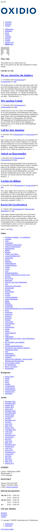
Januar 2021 (9, 409)
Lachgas (8, 295)
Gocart (7, 269)
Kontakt (7, 290)
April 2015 (8, 441)
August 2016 (9, 437)
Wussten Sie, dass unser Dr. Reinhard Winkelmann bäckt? (17, 349)
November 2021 (10, 403)
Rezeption (8, 318)
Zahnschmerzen (10, 355)
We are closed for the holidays (17, 75)
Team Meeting (9, 323)
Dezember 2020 (10, 411)
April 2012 (8, 459)
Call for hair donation (12, 130)
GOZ (7, 271)
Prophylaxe (8, 312)
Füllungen (8, 262)
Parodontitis (9, 307)
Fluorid (7, 260)
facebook (4, 513)
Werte (7, 335)
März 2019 (8, 426)
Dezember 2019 (10, 420)
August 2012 (9, 454)
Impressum (8, 280)
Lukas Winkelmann (11, 299)
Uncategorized (5, 81)
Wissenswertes (29, 209)
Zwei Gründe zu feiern (12, 363)
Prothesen (8, 316)
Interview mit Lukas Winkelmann (16, 282)
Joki (15, 81)
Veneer (7, 329)
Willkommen (9, 337)
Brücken (8, 252)
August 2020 (9, 416)
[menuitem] (21, 29)
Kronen (7, 293)
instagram (4, 515)
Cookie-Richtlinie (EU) (12, 256)
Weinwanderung (10, 333)
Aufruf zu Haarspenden (13, 153)
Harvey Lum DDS (11, 367)
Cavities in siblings (11, 181)
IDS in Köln (9, 278)
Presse (7, 382)
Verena (7, 331)
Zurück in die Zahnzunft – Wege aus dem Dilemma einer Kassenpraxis (18, 360)
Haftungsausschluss (11, 273)
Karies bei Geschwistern (14, 204)
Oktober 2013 (9, 446)
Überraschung (9, 327)
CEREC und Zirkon (11, 254)
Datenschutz (9, 258)
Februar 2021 (9, 407)
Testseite (8, 325)
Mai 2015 (8, 439)
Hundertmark (9, 368)
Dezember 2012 (10, 452)
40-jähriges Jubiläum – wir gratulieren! (17, 237)
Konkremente (9, 288)
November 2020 (10, 413)
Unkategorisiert (6, 107)
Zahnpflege (4, 211)
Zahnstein (8, 357)
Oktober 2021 (9, 405)
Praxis (7, 310)
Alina (7, 241)
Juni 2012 (8, 456)
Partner (7, 378)
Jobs (6, 284)
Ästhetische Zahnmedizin (13, 245)
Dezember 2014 (10, 445)
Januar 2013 (9, 450)
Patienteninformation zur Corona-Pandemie (19, 308)
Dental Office (9, 377)
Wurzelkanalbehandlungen (13, 346)
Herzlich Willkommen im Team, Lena (17, 275)
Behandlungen (10, 248)
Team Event (9, 322)
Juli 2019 (8, 422)
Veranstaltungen (10, 390)
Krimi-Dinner (9, 292)
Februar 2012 (9, 463)
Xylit (6, 352)
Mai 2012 (8, 458)
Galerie (7, 267)
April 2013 (8, 448)
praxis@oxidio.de (12, 487)
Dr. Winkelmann (10, 365)
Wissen (7, 344)
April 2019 (8, 424)
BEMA (7, 250)
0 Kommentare (19, 80)
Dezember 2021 (10, 401)
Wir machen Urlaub (11, 100)
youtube (3, 517)
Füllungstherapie (10, 263)
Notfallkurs (8, 305)
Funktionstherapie (11, 265)
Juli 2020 (8, 418)
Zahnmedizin (9, 353)
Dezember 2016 (10, 435)
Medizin (7, 303)
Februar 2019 (9, 428)
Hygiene (8, 277)
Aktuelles (8, 239)
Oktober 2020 (9, 415)
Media (7, 301)
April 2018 (8, 431)
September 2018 (10, 430)
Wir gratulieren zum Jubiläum (14, 342)
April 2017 (8, 433)
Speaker (7, 384)
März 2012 (8, 461)
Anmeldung (9, 243)
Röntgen (8, 320)
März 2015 (8, 443)
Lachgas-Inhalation (11, 297)
